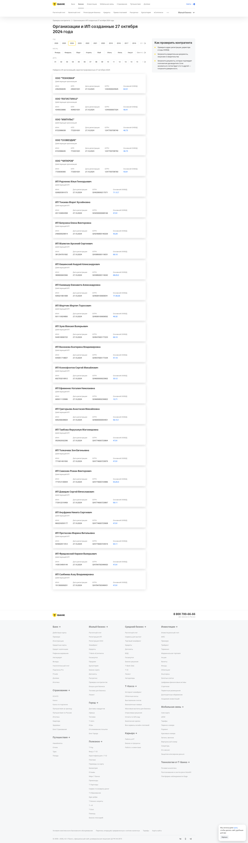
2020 (103, 43)
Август (130, 53)
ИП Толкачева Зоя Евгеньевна (72, 450)
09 (102, 62)
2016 (134, 43)
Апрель (89, 53)
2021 (95, 43)
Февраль (68, 53)
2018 (119, 43)
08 (96, 62)
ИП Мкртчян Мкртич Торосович (73, 305)
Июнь (109, 53)
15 (137, 62)
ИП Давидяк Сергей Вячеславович (74, 491)
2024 (72, 43)
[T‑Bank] (59, 4)
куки (235, 827)
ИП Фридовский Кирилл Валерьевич (76, 553)
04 (73, 62)
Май (99, 53)
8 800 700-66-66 (184, 614)
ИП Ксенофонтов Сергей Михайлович (76, 367)
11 (114, 62)
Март (78, 53)
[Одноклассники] (185, 838)
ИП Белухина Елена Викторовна (73, 222)
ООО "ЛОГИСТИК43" (66, 98)
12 (120, 62)
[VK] (180, 838)
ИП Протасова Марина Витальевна (75, 533)
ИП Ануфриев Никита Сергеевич (73, 512)
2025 (64, 43)
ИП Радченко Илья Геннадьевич (73, 181)
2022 (87, 43)
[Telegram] (190, 838)
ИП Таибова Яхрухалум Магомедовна (76, 429)
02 (61, 62)
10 (108, 62)
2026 (56, 43)
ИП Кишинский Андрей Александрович (77, 264)
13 (125, 62)
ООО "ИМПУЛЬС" (64, 119)
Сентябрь (141, 53)
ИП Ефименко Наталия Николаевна (75, 388)
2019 (111, 43)
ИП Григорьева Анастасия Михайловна (77, 409)
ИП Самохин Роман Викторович (73, 471)
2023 (80, 43)
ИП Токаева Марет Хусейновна (72, 202)
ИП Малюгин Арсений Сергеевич (74, 243)
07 (90, 62)
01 (55, 62)
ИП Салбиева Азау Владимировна (74, 574)
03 (67, 62)
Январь (57, 53)
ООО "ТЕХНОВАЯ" (65, 78)
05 (79, 62)
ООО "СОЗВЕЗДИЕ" (65, 140)
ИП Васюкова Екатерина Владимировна (77, 347)
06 (85, 62)
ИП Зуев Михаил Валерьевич (71, 326)
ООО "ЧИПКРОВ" (64, 160)
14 (131, 62)
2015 (142, 43)
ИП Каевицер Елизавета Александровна (77, 285)
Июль (120, 53)
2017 (126, 43)
